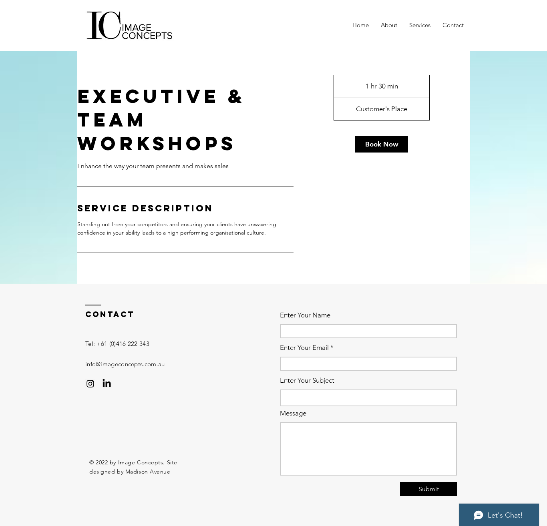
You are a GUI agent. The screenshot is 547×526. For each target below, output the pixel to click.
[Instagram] (90, 384)
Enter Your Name (305, 315)
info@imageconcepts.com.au (125, 364)
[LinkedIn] (107, 384)
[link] (381, 144)
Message (293, 413)
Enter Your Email (304, 347)
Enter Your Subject (307, 380)
